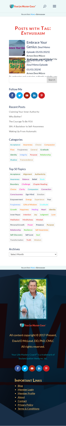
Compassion (49, 144)
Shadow (13, 160)
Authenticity (40, 174)
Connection (46, 189)
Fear (49, 199)
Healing (35, 209)
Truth (28, 240)
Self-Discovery (16, 235)
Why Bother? (15, 116)
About (21, 397)
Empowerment (16, 199)
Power (30, 225)
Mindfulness (28, 219)
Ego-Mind (30, 194)
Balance (25, 179)
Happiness (24, 209)
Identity (13, 155)
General (34, 149)
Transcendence (26, 160)
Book (42, 179)
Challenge (26, 184)
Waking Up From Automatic (23, 131)
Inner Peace (15, 214)
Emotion (40, 194)
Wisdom (37, 240)
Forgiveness (22, 149)
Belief (34, 179)
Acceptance (15, 144)
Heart (43, 209)
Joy (35, 214)
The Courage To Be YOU (21, 121)
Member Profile (26, 393)
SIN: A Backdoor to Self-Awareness (26, 126)
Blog (20, 385)
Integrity (23, 155)
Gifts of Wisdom (30, 204)
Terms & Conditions (28, 408)
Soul (38, 235)
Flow (12, 149)
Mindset (39, 219)
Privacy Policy (25, 404)
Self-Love (29, 235)
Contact (22, 400)
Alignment (27, 174)
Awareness (27, 144)
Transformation (16, 240)
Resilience (28, 230)
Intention (27, 214)
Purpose (33, 155)
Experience (39, 199)
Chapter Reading (40, 184)
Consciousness (16, 194)
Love (53, 214)
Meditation (15, 219)
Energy (29, 199)
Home (33, 14)
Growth (13, 209)
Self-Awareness (41, 230)
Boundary (14, 184)
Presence (40, 225)
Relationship (45, 155)
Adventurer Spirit (39, 60)
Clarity (22, 189)
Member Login (26, 389)
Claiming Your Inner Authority (24, 111)
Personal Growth (17, 225)
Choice (38, 144)
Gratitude (44, 149)
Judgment (44, 214)
